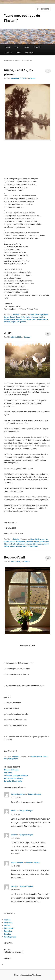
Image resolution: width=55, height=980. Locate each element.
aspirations (44, 314)
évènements (20, 541)
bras (18, 317)
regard (12, 546)
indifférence (20, 544)
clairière (37, 539)
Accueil (7, 47)
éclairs (6, 541)
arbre (37, 314)
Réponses (21, 321)
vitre (24, 546)
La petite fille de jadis (13, 781)
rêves (39, 319)
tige (20, 546)
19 (48, 558)
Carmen (32, 78)
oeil (5, 758)
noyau (29, 319)
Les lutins (8, 772)
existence (34, 317)
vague (13, 321)
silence (45, 319)
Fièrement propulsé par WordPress (27, 975)
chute (23, 317)
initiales (19, 319)
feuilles (7, 319)
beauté (12, 317)
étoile (28, 317)
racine (6, 546)
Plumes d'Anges (17, 862)
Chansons (8, 52)
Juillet (8, 333)
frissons (7, 544)
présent (46, 544)
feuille (42, 541)
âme (32, 314)
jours (24, 319)
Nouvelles (36, 47)
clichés (33, 756)
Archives (7, 949)
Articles (26, 47)
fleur (47, 541)
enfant (12, 541)
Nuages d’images (11, 769)
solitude (7, 321)
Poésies (17, 47)
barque (6, 317)
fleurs (45, 756)
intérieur (28, 544)
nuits (34, 319)
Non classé (29, 52)
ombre (39, 544)
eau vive (45, 539)
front (13, 544)
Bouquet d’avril (14, 557)
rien (17, 546)
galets (12, 319)
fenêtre (41, 317)
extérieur (29, 541)
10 (48, 333)
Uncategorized (10, 936)
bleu (32, 539)
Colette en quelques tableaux (16, 775)
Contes (18, 52)
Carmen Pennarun (18, 794)
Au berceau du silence (13, 778)
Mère (35, 544)
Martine (13, 810)
